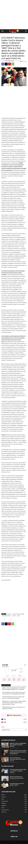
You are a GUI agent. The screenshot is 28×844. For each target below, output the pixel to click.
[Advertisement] (14, 15)
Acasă (2, 34)
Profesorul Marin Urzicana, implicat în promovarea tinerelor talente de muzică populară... (18, 752)
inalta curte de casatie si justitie (18, 614)
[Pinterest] (9, 64)
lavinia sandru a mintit (6, 615)
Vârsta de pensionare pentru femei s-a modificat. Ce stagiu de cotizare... (18, 771)
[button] (2, 31)
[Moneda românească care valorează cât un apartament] (5, 778)
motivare (14, 615)
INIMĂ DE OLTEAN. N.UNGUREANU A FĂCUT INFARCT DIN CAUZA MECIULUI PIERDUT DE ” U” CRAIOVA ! (14, 688)
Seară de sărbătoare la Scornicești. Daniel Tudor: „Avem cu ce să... (17, 759)
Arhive (3, 727)
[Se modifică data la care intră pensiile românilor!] (5, 785)
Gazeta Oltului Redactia (9, 60)
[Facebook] (2, 64)
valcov (18, 615)
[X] (6, 64)
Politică (6, 34)
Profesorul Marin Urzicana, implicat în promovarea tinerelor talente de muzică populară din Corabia (13, 693)
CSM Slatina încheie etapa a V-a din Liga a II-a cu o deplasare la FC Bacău (13, 708)
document (9, 614)
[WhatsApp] (12, 64)
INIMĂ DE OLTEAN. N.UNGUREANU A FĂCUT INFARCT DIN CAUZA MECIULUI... (18, 745)
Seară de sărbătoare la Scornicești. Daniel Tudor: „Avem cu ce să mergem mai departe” (13, 697)
